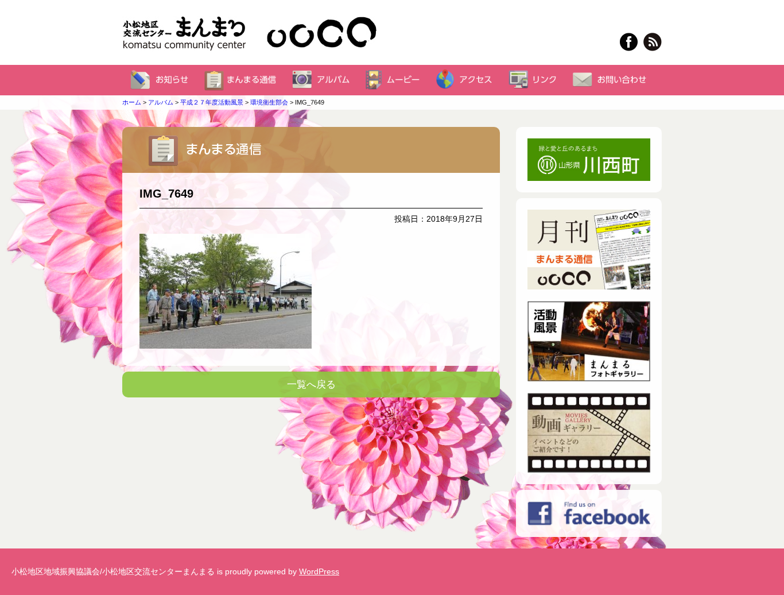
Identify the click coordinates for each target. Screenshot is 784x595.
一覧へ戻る (311, 384)
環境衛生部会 (269, 102)
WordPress (319, 571)
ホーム (131, 102)
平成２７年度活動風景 (211, 102)
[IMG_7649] (311, 291)
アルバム (160, 102)
